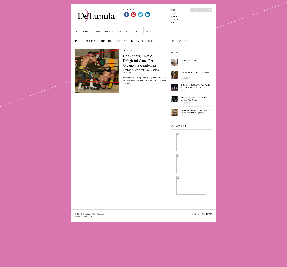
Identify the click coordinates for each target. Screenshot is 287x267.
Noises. (174, 16)
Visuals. (174, 19)
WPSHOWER (207, 214)
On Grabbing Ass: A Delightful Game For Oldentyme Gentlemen (139, 60)
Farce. (126, 50)
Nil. (131, 50)
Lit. (172, 26)
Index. (174, 10)
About (138, 31)
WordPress (88, 216)
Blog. (173, 13)
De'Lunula (84, 214)
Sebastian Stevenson (135, 70)
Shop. (148, 31)
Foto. (173, 22)
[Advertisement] (89, 242)
